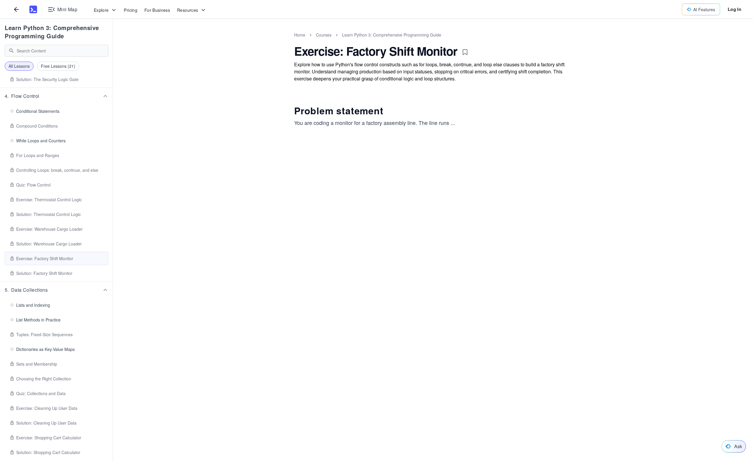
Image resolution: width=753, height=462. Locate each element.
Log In (734, 9)
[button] (56, 96)
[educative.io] (33, 9)
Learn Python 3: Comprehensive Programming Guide (52, 31)
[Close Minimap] (112, 41)
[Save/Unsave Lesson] (465, 52)
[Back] (16, 9)
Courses (323, 35)
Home (299, 35)
